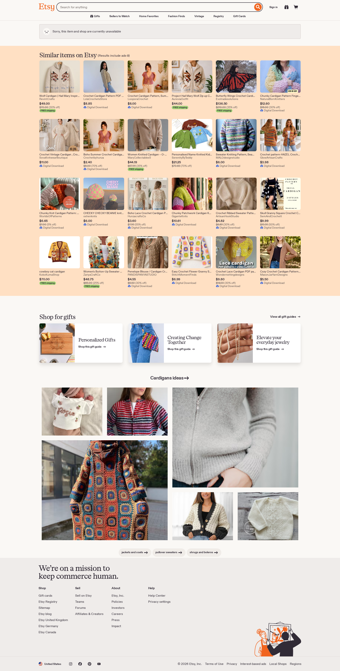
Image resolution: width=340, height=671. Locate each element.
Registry (218, 16)
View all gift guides (283, 316)
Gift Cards (239, 16)
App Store (52, 645)
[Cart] (296, 7)
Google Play (81, 645)
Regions (295, 664)
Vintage (199, 16)
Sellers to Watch (119, 16)
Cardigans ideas (167, 377)
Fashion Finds (176, 16)
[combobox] (154, 7)
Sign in (273, 7)
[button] (50, 664)
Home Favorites (149, 16)
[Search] (258, 7)
